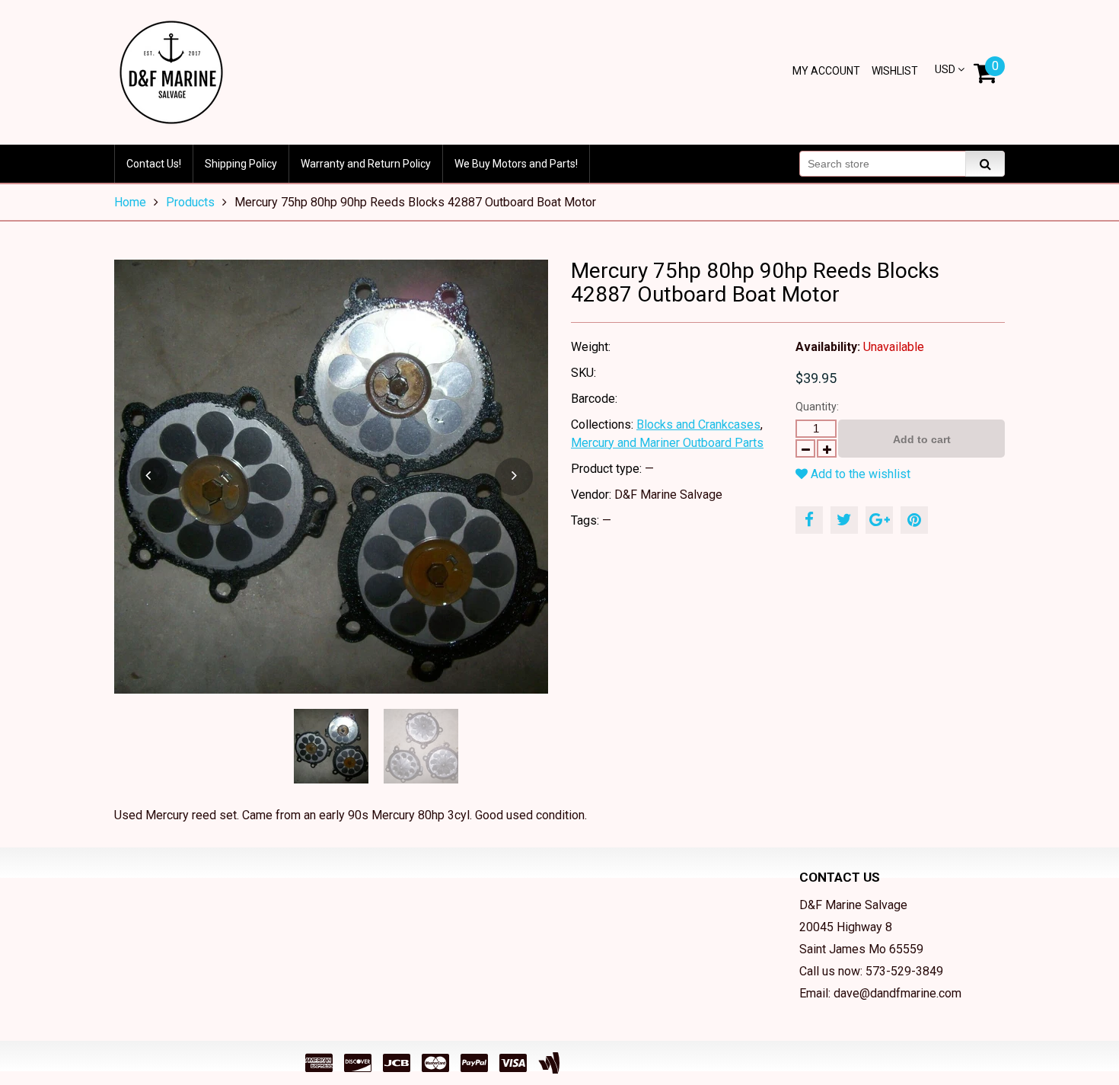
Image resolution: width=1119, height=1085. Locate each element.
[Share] (809, 520)
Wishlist (895, 71)
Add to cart (922, 439)
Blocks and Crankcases (698, 424)
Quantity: (817, 406)
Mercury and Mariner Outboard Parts (667, 443)
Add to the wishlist (859, 474)
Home (130, 202)
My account (826, 71)
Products (190, 202)
